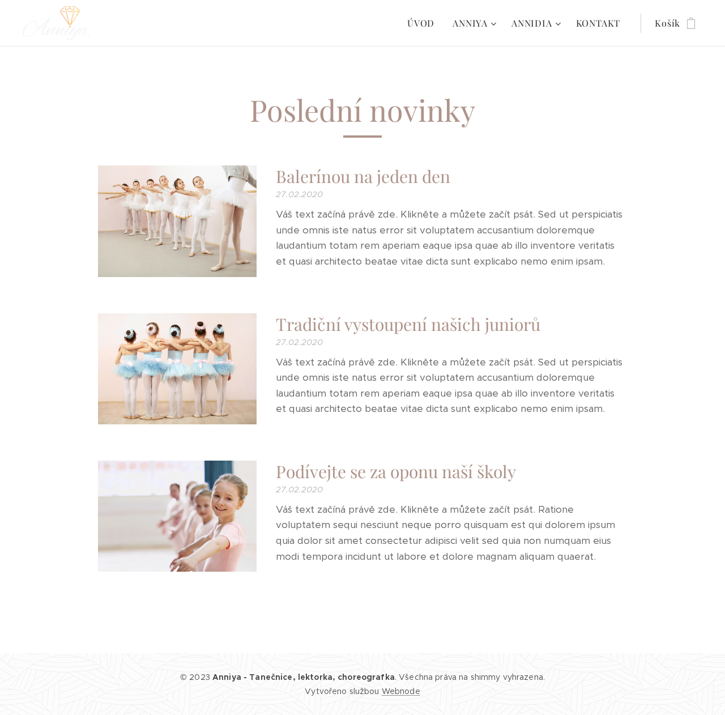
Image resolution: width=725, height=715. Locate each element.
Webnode (401, 691)
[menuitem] (423, 23)
